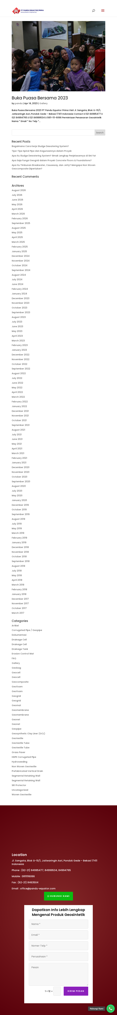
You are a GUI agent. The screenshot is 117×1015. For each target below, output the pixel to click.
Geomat (16, 705)
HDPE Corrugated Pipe (24, 757)
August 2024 (19, 274)
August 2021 (18, 429)
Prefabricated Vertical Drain (27, 771)
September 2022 (21, 368)
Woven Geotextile (21, 794)
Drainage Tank (20, 649)
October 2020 (19, 476)
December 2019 (20, 505)
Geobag (16, 667)
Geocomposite (20, 681)
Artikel (15, 625)
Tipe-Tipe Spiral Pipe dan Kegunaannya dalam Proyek (42, 150)
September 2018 (21, 561)
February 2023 (20, 345)
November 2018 (20, 551)
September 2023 (21, 312)
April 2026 (17, 209)
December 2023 (20, 298)
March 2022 (18, 396)
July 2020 (17, 490)
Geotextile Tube (20, 743)
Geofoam (17, 686)
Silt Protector (19, 785)
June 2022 (17, 382)
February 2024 (20, 288)
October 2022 (19, 364)
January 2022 (19, 406)
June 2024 (17, 284)
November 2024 (21, 260)
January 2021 (19, 462)
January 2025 (19, 251)
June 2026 (17, 199)
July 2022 (17, 378)
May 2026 (17, 204)
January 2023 (19, 349)
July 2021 (17, 434)
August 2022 (19, 373)
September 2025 (21, 223)
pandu (18, 103)
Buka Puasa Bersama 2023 (40, 98)
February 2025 (20, 246)
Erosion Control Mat (23, 653)
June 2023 (17, 326)
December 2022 (20, 354)
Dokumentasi (19, 634)
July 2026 (17, 195)
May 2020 (17, 495)
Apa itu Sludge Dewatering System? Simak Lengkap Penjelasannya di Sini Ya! (54, 155)
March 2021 (18, 453)
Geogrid (16, 696)
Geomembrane (20, 710)
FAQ (14, 658)
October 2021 (19, 420)
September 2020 (21, 481)
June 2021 (17, 439)
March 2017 (18, 612)
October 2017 (19, 608)
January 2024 (19, 293)
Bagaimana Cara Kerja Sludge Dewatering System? (40, 146)
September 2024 (21, 270)
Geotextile (17, 738)
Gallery (43, 103)
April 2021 (17, 448)
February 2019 (19, 537)
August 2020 (19, 486)
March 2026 (18, 213)
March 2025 (18, 241)
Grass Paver (18, 752)
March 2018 (18, 584)
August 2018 (18, 565)
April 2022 (17, 392)
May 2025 (17, 232)
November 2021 (20, 415)
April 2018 (17, 580)
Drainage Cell (19, 639)
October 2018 (19, 556)
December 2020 (20, 467)
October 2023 (19, 307)
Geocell (16, 672)
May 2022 (17, 387)
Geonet (16, 719)
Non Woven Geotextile (24, 766)
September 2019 (21, 514)
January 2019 (19, 542)
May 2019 (17, 528)
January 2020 (19, 500)
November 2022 (20, 359)
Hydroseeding (19, 761)
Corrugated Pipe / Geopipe (27, 630)
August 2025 (19, 227)
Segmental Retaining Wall (26, 775)
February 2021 (19, 458)
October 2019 (19, 509)
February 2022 (20, 401)
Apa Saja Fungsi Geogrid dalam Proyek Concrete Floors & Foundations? (52, 160)
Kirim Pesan (76, 991)
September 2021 (21, 425)
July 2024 (17, 279)
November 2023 (20, 302)
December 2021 (20, 411)
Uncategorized (20, 789)
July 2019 (17, 523)
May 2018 (17, 575)
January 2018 (19, 594)
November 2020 (20, 472)
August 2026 (19, 190)
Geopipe (16, 728)
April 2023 (17, 335)
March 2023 (18, 340)
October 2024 (19, 265)
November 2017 (20, 603)
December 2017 (20, 598)
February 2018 (19, 589)
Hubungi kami (60, 896)
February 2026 (20, 218)
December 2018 (20, 547)
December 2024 (21, 256)
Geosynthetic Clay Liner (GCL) (28, 733)
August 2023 (19, 317)
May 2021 (17, 443)
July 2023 (17, 321)
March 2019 (18, 533)
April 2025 (17, 237)
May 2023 (17, 331)
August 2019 (18, 519)
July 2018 (17, 570)
